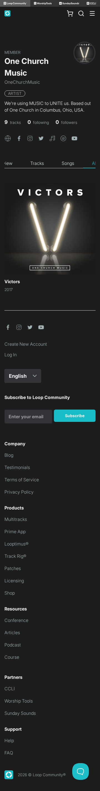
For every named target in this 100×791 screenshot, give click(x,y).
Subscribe (74, 415)
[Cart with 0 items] (70, 13)
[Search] (81, 13)
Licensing (14, 580)
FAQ (8, 753)
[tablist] (50, 163)
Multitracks (15, 519)
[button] (7, 138)
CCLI (9, 688)
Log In (10, 354)
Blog (8, 455)
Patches (12, 568)
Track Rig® (15, 556)
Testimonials (17, 467)
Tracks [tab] (37, 163)
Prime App (15, 531)
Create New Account (25, 344)
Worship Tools (18, 701)
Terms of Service (21, 479)
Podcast (12, 645)
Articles (12, 632)
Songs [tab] (68, 163)
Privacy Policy (19, 492)
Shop (9, 593)
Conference (16, 620)
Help (9, 740)
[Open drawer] (92, 13)
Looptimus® (16, 544)
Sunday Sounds (20, 713)
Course (11, 657)
